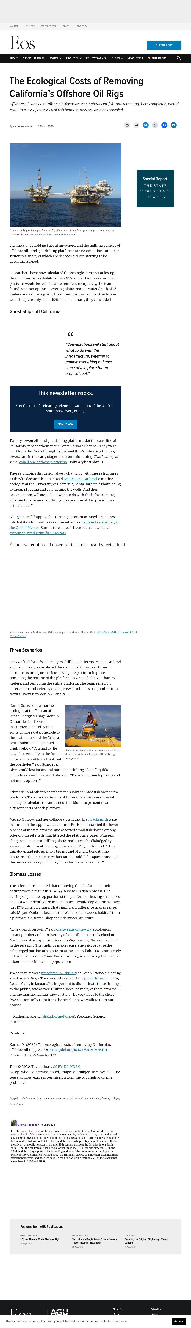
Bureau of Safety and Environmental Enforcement (51, 234)
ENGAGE (117, 1314)
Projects (72, 58)
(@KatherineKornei (58, 1016)
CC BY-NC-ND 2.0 (18, 636)
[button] (65, 409)
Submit (154, 1314)
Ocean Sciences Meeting (87, 1098)
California (27, 1098)
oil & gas (115, 1098)
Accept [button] (178, 1321)
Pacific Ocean (16, 1104)
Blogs (116, 58)
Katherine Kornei (22, 126)
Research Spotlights (28, 1236)
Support (164, 45)
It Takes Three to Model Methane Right (40, 1239)
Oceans (105, 1098)
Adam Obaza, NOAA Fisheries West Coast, (117, 632)
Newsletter (135, 58)
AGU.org (30, 26)
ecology (37, 1098)
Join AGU (66, 26)
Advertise (156, 1309)
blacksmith (98, 819)
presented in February (59, 973)
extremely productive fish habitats (38, 533)
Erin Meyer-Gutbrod (80, 479)
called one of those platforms (43, 462)
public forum (95, 978)
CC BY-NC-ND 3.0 (66, 1066)
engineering (62, 1098)
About (14, 58)
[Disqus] (65, 1164)
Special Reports (33, 58)
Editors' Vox (129, 1236)
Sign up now (65, 424)
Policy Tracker (96, 58)
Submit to (157, 58)
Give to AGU (83, 26)
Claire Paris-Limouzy (73, 929)
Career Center (48, 26)
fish (72, 1098)
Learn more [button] (120, 1321)
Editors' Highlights (80, 1236)
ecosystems (49, 1098)
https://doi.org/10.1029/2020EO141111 (78, 1050)
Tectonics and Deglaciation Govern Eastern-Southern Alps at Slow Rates (94, 1241)
